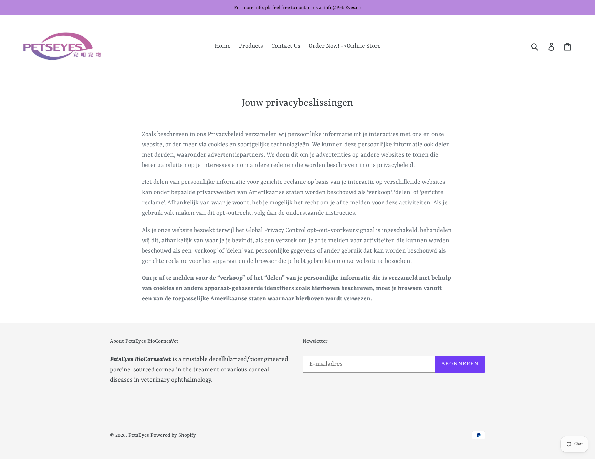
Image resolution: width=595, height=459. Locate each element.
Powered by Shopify (173, 435)
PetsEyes (138, 435)
